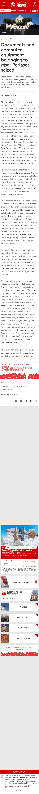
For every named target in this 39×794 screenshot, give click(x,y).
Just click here (25, 356)
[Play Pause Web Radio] (30, 11)
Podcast (33, 11)
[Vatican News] (19, 4)
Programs (36, 11)
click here (17, 785)
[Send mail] (16, 400)
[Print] (21, 400)
